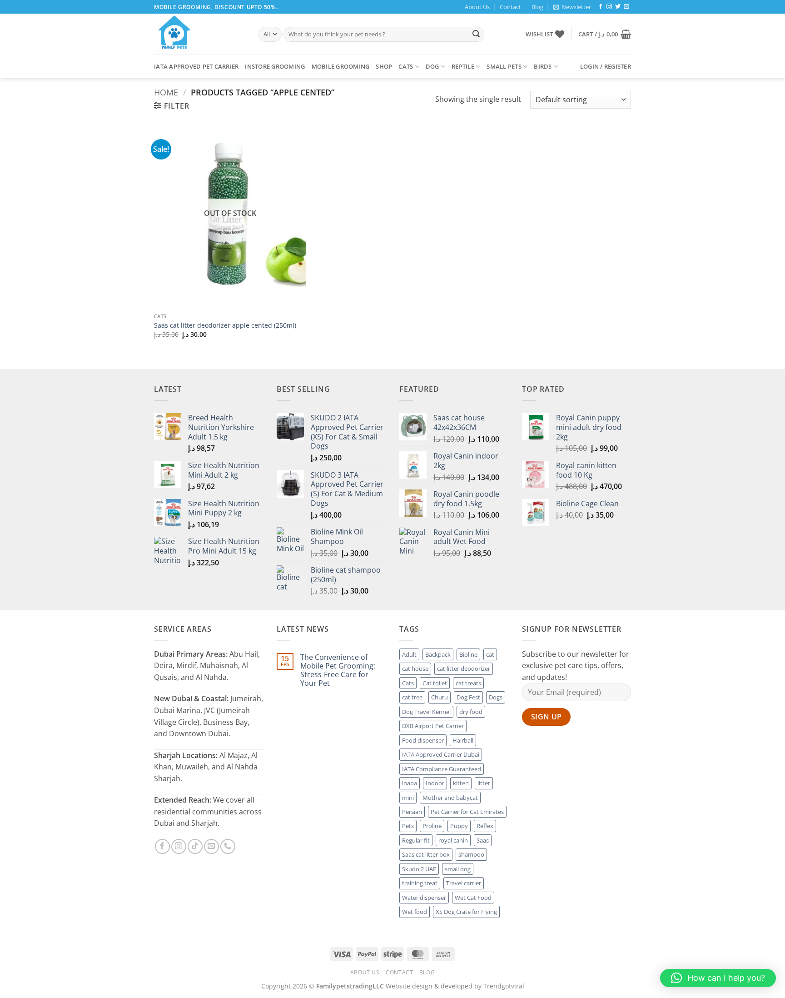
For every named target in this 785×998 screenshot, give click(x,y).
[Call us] (227, 846)
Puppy (459, 826)
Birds (542, 66)
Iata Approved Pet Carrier (196, 66)
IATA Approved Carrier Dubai (440, 754)
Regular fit (416, 840)
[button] (572, 7)
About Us (477, 7)
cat (490, 654)
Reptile (463, 66)
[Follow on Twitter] (618, 7)
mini (408, 797)
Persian (412, 812)
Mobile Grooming (341, 66)
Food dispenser (423, 740)
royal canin (453, 840)
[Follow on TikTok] (195, 846)
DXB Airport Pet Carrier (433, 726)
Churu (439, 697)
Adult (409, 654)
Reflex (485, 826)
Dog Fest (468, 697)
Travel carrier (463, 883)
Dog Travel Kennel (426, 712)
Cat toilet (434, 683)
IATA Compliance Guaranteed (441, 769)
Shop (384, 66)
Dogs (495, 697)
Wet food (414, 912)
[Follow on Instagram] (609, 7)
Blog (537, 7)
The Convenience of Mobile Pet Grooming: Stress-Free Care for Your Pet (337, 670)
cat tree (412, 697)
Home (166, 92)
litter (483, 783)
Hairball (462, 740)
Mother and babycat (450, 797)
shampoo (471, 854)
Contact (510, 7)
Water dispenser (424, 897)
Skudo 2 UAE (419, 869)
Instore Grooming (275, 66)
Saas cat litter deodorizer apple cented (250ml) (225, 325)
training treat (419, 883)
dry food (470, 712)
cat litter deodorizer (463, 668)
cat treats (468, 683)
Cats (405, 66)
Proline (432, 826)
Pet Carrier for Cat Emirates (467, 812)
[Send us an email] (626, 7)
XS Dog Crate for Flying (466, 912)
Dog (432, 66)
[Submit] (476, 34)
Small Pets (504, 66)
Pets (408, 826)
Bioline (468, 654)
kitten (461, 783)
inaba (409, 783)
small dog (458, 869)
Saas (483, 840)
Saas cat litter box (426, 854)
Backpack (438, 654)
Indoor (435, 783)
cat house (415, 668)
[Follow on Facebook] (600, 7)
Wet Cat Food (473, 897)
